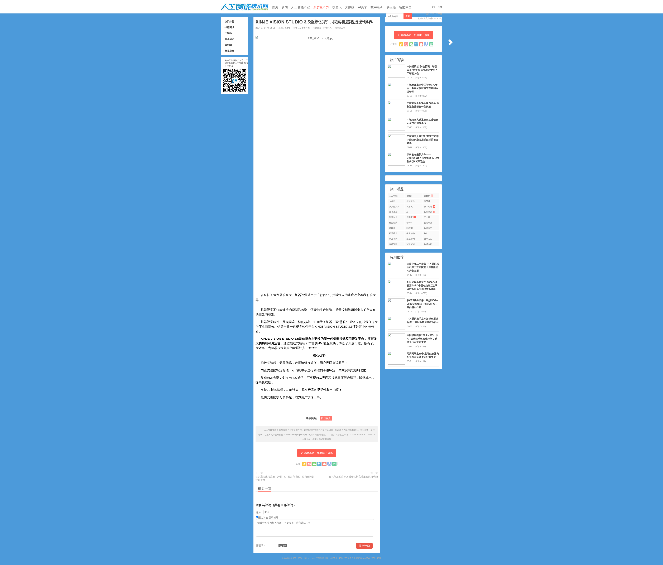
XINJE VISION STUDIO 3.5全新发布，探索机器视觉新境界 (314, 21)
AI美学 (362, 7)
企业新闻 (410, 238)
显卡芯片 (428, 238)
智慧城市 (393, 217)
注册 (440, 7)
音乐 (428, 13)
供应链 (391, 7)
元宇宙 (410, 217)
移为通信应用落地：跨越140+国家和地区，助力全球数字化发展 (285, 478)
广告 (440, 13)
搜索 (408, 16)
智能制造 (429, 211)
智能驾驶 (428, 222)
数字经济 (377, 7)
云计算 (409, 222)
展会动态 (229, 39)
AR (407, 211)
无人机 (427, 217)
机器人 (337, 7)
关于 (434, 13)
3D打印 (229, 44)
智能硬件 (410, 201)
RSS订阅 (438, 18)
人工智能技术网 (244, 6)
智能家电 (428, 227)
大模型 (392, 201)
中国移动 (410, 233)
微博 (420, 18)
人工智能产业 (300, 7)
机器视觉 (326, 418)
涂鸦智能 (393, 243)
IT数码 (228, 33)
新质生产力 (321, 7)
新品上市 (229, 50)
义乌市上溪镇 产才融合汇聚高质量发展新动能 (353, 476)
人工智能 (393, 195)
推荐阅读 (229, 27)
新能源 (392, 227)
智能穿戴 (410, 243)
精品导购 (393, 238)
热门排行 (229, 21)
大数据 (349, 7)
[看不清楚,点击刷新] (282, 545)
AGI (425, 233)
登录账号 (273, 517)
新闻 (285, 7)
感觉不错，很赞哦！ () (318, 453)
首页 (275, 7)
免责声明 (428, 18)
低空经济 (393, 222)
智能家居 (405, 7)
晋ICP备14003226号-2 (340, 558)
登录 (434, 7)
